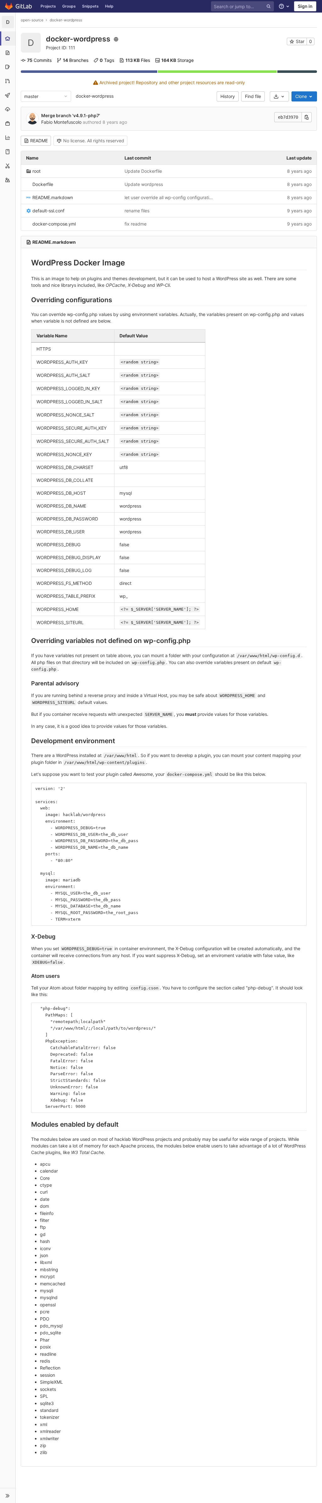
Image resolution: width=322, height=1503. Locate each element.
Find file (253, 96)
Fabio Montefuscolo (61, 122)
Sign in (305, 6)
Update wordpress (144, 184)
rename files (137, 210)
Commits (39, 60)
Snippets (90, 6)
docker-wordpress (95, 96)
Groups (69, 6)
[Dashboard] (19, 6)
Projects (48, 6)
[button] (7, 1495)
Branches (75, 60)
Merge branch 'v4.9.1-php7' (70, 115)
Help (109, 6)
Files (137, 60)
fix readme (136, 223)
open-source (32, 20)
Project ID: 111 (60, 47)
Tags (107, 60)
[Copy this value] (307, 117)
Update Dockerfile (143, 171)
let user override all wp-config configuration (169, 197)
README (39, 140)
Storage (177, 60)
